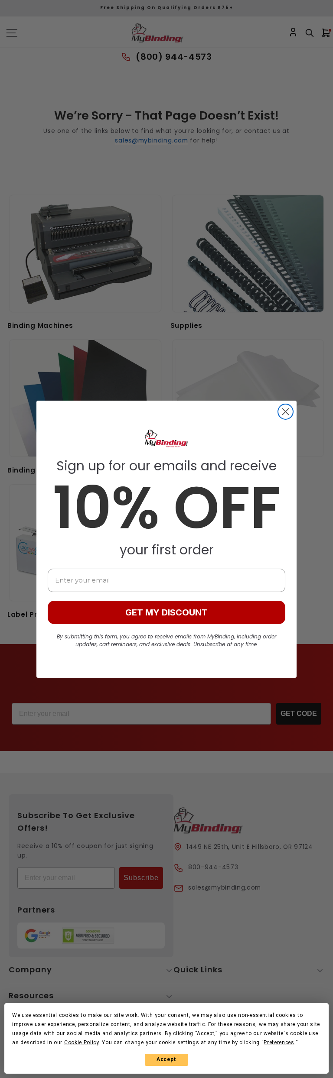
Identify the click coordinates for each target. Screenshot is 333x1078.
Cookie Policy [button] (81, 1042)
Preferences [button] (279, 1042)
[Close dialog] (285, 411)
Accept (166, 1059)
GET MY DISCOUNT (166, 612)
